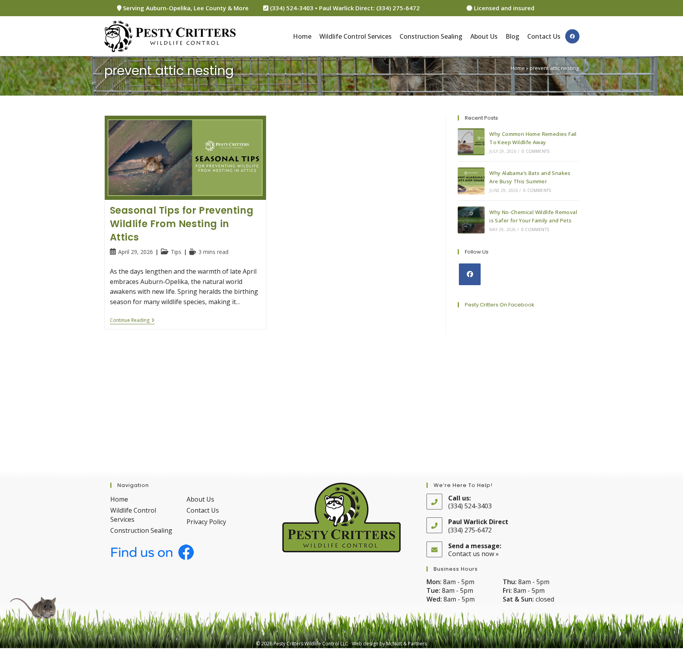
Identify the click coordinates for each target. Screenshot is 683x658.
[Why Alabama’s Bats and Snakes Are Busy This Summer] (471, 180)
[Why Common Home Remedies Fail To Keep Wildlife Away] (471, 141)
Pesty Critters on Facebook (499, 304)
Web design (365, 643)
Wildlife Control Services (133, 514)
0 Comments (535, 151)
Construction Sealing (141, 530)
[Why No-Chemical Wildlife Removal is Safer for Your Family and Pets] (471, 220)
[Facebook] (470, 274)
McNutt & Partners (406, 643)
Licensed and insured (503, 8)
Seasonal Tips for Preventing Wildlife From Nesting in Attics (182, 223)
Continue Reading (132, 321)
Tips (176, 252)
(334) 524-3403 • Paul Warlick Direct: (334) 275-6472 (344, 8)
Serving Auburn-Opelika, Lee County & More (185, 8)
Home (518, 67)
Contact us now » (473, 553)
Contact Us (203, 510)
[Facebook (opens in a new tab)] (572, 36)
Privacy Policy (206, 521)
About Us (200, 499)
